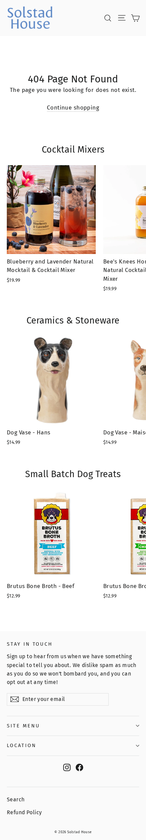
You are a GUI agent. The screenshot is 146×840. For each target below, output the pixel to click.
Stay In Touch (30, 644)
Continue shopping (73, 107)
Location (21, 745)
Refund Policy (24, 812)
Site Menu (23, 726)
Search (16, 799)
